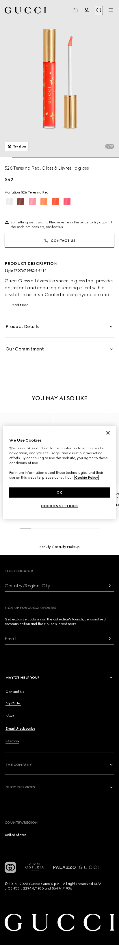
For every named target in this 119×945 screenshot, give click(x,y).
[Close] (108, 432)
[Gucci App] (10, 867)
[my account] (86, 10)
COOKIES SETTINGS (59, 506)
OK (59, 492)
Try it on (19, 146)
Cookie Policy (86, 478)
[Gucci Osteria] (34, 867)
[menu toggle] (110, 10)
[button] (59, 79)
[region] (59, 472)
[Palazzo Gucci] (76, 867)
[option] (9, 201)
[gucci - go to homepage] (25, 10)
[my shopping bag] (75, 10)
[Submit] (109, 585)
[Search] (99, 10)
